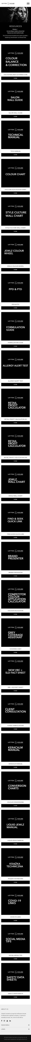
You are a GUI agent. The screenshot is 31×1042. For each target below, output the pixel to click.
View (15, 78)
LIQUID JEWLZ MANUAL (15, 840)
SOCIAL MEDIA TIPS (15, 955)
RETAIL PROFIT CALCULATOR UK (15, 419)
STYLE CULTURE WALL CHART (15, 228)
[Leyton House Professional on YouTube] (8, 1021)
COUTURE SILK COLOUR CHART (15, 189)
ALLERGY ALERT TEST (15, 381)
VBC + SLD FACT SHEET (15, 687)
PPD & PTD (15, 304)
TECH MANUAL (15, 151)
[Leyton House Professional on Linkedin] (11, 1021)
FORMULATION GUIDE (15, 342)
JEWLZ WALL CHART (15, 496)
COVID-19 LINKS (15, 917)
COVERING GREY (15, 649)
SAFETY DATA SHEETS (15, 993)
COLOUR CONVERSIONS (15, 802)
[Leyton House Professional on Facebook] (2, 1021)
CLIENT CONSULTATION (15, 725)
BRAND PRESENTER (15, 572)
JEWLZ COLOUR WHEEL (15, 266)
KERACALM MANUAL (15, 764)
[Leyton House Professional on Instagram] (5, 1021)
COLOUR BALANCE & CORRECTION (15, 75)
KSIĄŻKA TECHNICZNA (15, 879)
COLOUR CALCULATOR (15, 611)
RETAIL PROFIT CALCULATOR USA (15, 457)
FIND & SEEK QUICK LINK (15, 534)
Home (15, 29)
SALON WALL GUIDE (15, 113)
